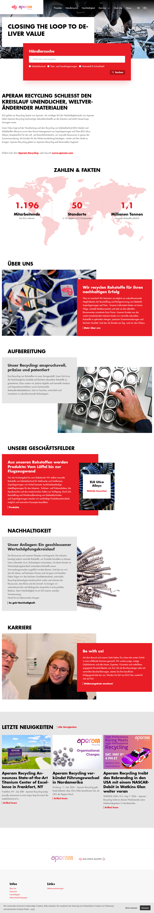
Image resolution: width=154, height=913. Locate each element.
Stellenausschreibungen (55, 888)
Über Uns (118, 8)
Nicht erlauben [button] (131, 908)
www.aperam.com (62, 152)
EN (145, 8)
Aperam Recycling (28, 152)
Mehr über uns (92, 328)
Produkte (58, 8)
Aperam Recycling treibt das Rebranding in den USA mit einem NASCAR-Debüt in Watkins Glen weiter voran (126, 782)
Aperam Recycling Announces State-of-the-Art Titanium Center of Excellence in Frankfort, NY (25, 780)
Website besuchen (97, 491)
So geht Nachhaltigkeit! (22, 602)
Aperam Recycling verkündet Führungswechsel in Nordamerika (76, 778)
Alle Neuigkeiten (67, 727)
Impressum (13, 891)
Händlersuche (72, 8)
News (128, 8)
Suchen (119, 72)
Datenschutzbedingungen (18, 898)
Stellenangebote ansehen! (98, 683)
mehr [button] (33, 909)
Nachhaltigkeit (88, 8)
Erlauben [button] (145, 908)
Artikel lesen (10, 802)
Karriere (102, 8)
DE (138, 8)
